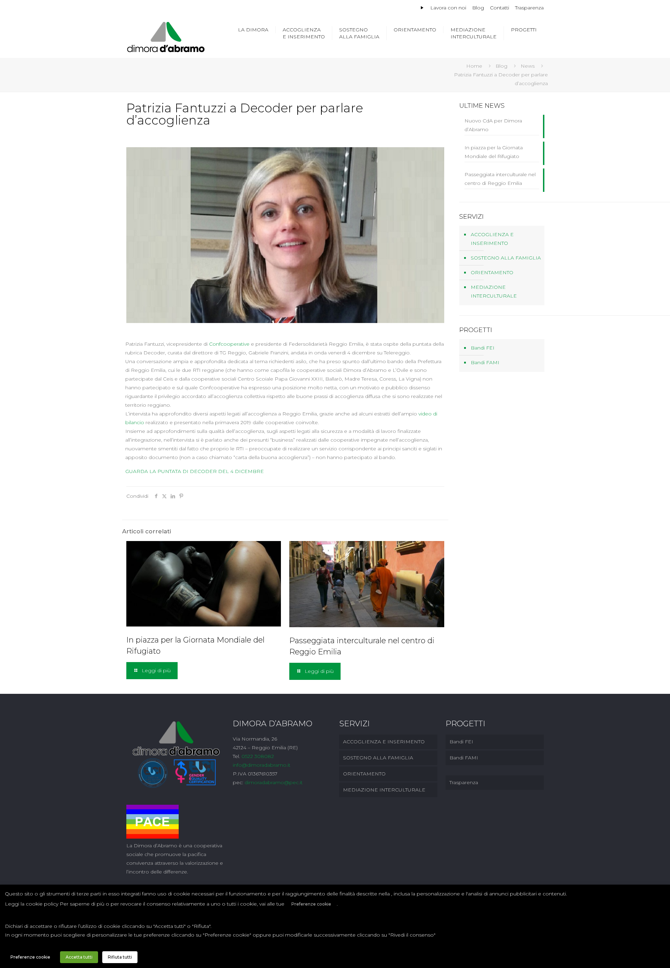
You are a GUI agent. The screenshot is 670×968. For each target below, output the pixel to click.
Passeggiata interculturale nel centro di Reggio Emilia (500, 178)
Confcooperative (229, 344)
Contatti (499, 8)
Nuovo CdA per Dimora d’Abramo (493, 125)
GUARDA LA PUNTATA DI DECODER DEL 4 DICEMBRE (194, 471)
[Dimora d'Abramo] (165, 37)
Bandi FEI (482, 348)
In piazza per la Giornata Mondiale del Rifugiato (493, 151)
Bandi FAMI (485, 362)
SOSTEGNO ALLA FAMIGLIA (506, 258)
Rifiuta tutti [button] (120, 957)
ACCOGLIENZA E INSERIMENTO (492, 238)
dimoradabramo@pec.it (274, 782)
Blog (478, 8)
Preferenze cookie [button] (311, 904)
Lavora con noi (448, 8)
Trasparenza (529, 8)
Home (474, 66)
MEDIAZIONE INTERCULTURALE (494, 291)
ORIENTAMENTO (492, 272)
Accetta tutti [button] (79, 957)
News (528, 66)
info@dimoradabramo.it (261, 765)
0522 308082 (257, 756)
